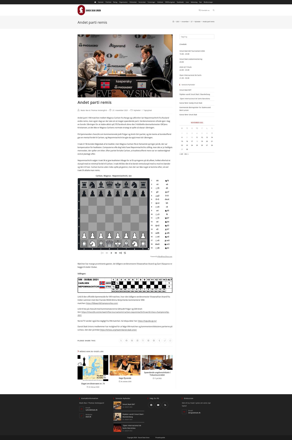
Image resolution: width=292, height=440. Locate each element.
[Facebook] (151, 405)
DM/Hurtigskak (170, 2)
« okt (181, 154)
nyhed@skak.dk (91, 410)
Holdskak (160, 2)
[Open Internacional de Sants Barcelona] (117, 428)
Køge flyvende (125, 378)
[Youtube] (158, 405)
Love (187, 2)
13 (207, 137)
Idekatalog (194, 2)
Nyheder (101, 2)
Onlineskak (133, 2)
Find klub (108, 2)
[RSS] (165, 405)
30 (187, 149)
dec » (186, 154)
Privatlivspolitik (160, 438)
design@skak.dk (194, 413)
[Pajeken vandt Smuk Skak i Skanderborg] (117, 417)
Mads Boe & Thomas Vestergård (94, 110)
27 (207, 145)
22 (182, 145)
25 (197, 145)
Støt (200, 2)
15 (182, 141)
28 (212, 145)
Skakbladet (180, 2)
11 (197, 137)
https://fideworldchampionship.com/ (102, 303)
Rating (115, 2)
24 (192, 145)
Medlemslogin (208, 2)
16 (187, 141)
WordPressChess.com (165, 256)
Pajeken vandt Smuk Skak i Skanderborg (195, 94)
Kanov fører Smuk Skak (188, 114)
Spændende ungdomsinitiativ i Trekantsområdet (157, 373)
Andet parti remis (208, 22)
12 (202, 137)
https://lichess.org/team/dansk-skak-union (118, 330)
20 (207, 141)
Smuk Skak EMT (185, 90)
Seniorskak (142, 2)
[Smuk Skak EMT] (117, 405)
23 (187, 145)
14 (212, 137)
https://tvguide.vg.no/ (147, 321)
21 (212, 141)
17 (192, 141)
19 (202, 141)
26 (202, 145)
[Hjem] (173, 22)
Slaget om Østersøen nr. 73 (93, 383)
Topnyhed (148, 110)
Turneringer (151, 2)
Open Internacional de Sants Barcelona (195, 99)
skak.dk (88, 417)
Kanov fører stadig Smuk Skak (191, 103)
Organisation (123, 2)
